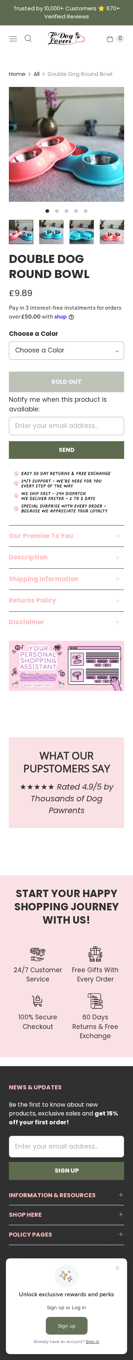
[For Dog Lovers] (66, 38)
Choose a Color (33, 333)
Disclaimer (26, 622)
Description (28, 557)
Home (17, 74)
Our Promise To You (41, 535)
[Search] (28, 39)
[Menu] (13, 39)
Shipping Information (44, 578)
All (37, 74)
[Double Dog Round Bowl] (66, 144)
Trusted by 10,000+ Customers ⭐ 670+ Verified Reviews (66, 12)
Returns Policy (32, 600)
